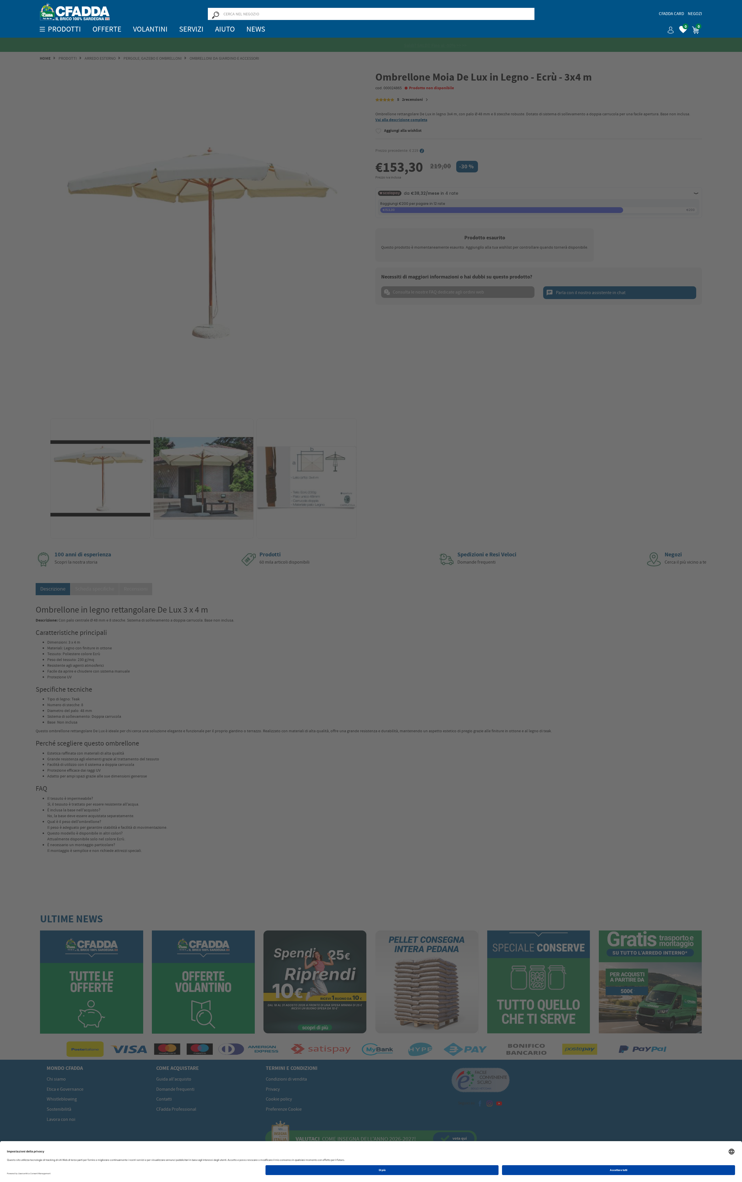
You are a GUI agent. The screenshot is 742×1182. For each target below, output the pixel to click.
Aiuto (225, 29)
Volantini (150, 29)
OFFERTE (106, 29)
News (255, 29)
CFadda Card (671, 14)
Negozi (695, 14)
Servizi (191, 29)
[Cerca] (215, 15)
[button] (668, 28)
